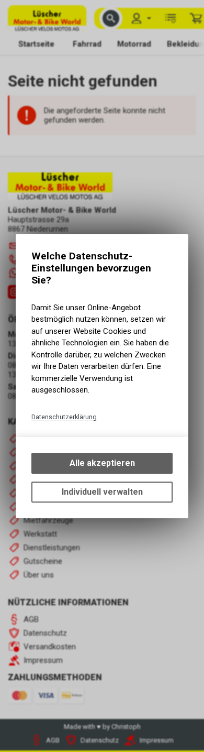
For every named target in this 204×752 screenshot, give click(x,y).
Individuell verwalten (102, 492)
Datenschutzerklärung (64, 417)
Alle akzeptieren (102, 463)
